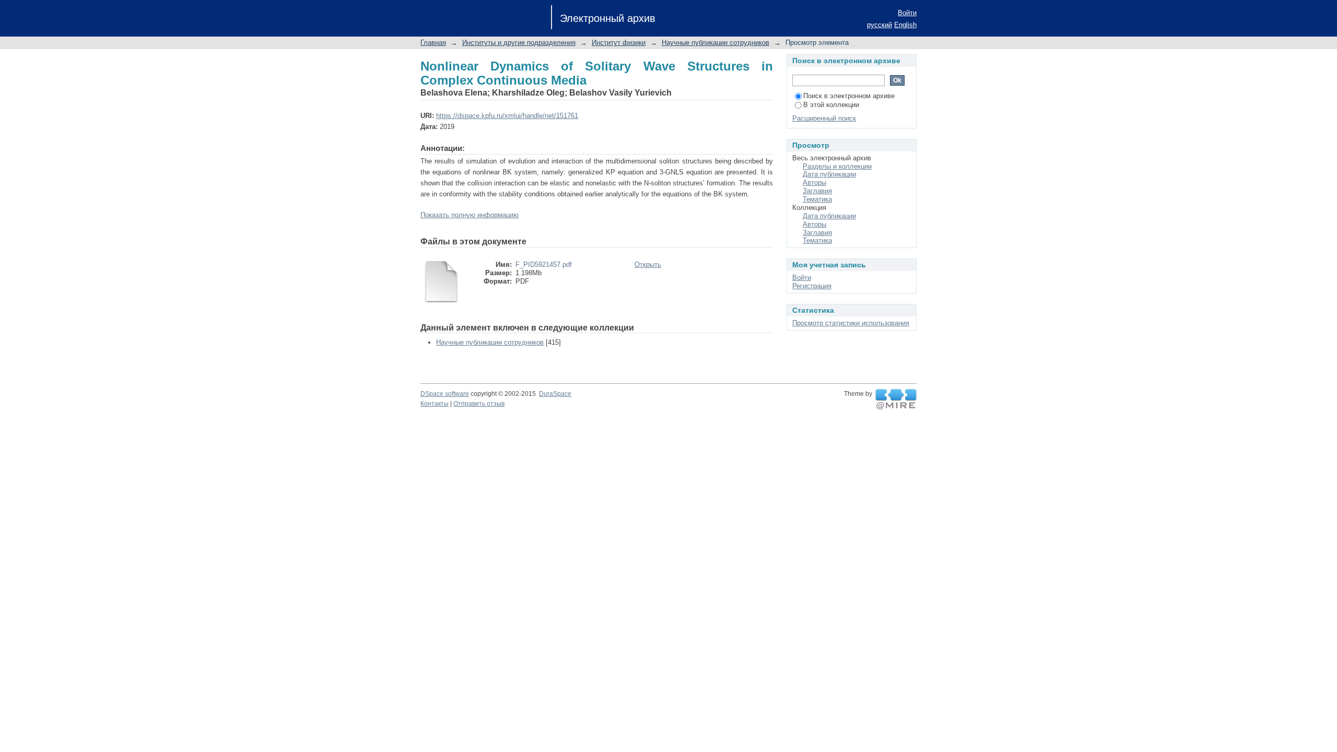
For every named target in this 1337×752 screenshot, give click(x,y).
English (905, 25)
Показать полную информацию (469, 215)
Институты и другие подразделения (519, 42)
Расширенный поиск (824, 118)
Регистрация (811, 286)
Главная (433, 42)
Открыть (648, 264)
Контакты (434, 403)
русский (879, 25)
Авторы (814, 182)
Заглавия (817, 191)
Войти (907, 13)
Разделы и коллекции (837, 166)
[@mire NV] (896, 399)
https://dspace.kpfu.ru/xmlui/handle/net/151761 (507, 116)
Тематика (817, 199)
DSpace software (444, 393)
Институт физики (619, 42)
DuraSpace (555, 393)
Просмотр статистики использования (850, 323)
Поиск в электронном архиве (849, 96)
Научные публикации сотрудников (715, 42)
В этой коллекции (831, 105)
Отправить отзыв (479, 403)
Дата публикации (829, 174)
